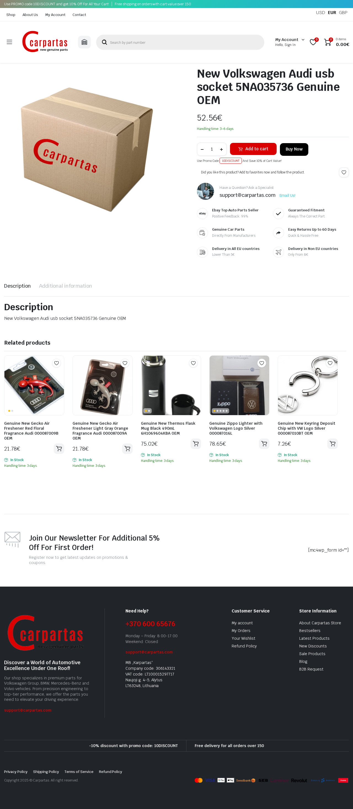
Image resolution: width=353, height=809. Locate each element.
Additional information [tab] (65, 286)
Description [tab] (17, 286)
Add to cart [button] (59, 448)
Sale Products (312, 653)
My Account (55, 14)
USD (320, 12)
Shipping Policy (46, 771)
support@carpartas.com (27, 710)
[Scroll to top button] (340, 796)
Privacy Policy (16, 771)
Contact (79, 14)
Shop (10, 14)
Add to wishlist (344, 172)
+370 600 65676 (150, 624)
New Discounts (313, 646)
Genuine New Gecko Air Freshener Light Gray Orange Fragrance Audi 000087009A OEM (100, 431)
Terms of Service (79, 771)
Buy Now (294, 149)
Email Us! (288, 195)
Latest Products (314, 638)
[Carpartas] (45, 42)
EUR (332, 12)
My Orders (241, 630)
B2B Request (311, 669)
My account (242, 622)
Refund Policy (244, 646)
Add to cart (256, 148)
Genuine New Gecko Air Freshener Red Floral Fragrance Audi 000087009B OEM (31, 431)
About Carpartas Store (320, 622)
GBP (343, 12)
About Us (30, 14)
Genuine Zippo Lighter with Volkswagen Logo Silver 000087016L (236, 428)
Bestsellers (309, 630)
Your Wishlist (243, 638)
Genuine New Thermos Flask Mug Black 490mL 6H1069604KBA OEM (168, 428)
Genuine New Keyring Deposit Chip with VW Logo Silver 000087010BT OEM (306, 428)
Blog (303, 661)
